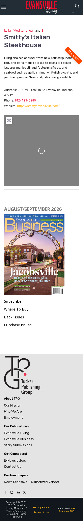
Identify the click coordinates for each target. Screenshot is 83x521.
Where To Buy (16, 309)
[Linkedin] (18, 492)
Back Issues (14, 317)
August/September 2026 (33, 209)
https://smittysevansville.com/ (38, 106)
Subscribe (12, 301)
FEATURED (74, 55)
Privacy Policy (41, 507)
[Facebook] (5, 492)
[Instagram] (11, 492)
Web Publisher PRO (67, 510)
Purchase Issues (18, 324)
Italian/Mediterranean (19, 30)
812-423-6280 (25, 100)
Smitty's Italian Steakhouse (27, 41)
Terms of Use (41, 512)
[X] (24, 492)
